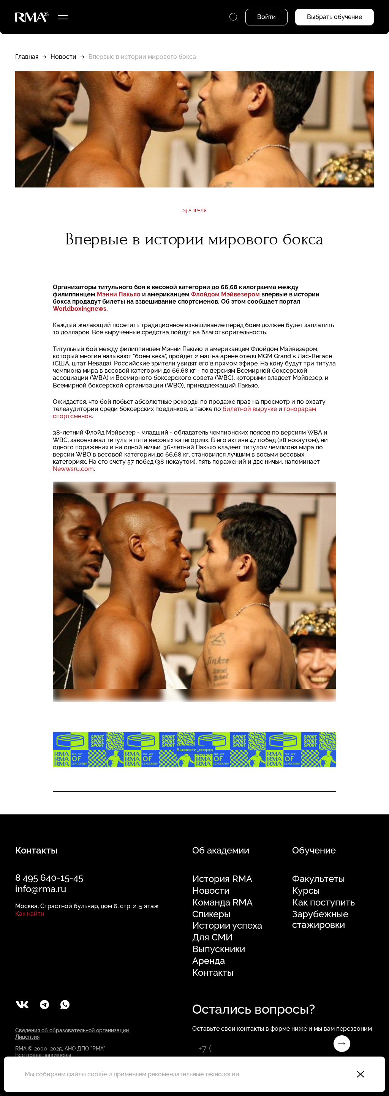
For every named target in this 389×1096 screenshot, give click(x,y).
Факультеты (318, 879)
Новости (63, 56)
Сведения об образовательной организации (72, 1030)
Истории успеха (227, 925)
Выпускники (218, 949)
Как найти (29, 913)
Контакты (213, 972)
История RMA (222, 879)
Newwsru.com (73, 468)
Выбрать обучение (334, 16)
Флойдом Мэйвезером (226, 294)
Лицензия (27, 1037)
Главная (26, 56)
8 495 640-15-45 (49, 877)
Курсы (306, 890)
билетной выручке (250, 409)
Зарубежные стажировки (320, 920)
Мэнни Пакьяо (119, 294)
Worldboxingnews (79, 308)
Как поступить (323, 902)
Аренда (208, 961)
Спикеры (211, 914)
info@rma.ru (40, 888)
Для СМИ (212, 937)
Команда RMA (222, 902)
